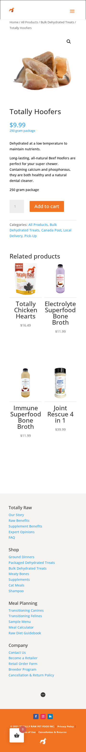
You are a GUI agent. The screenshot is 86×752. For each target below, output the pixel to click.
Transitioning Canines (26, 610)
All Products (29, 22)
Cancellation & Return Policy (31, 675)
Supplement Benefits (25, 526)
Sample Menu (20, 621)
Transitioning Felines (25, 616)
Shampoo (16, 591)
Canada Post (51, 230)
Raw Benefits (19, 520)
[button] (68, 41)
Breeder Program (22, 669)
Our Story (16, 515)
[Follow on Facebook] (35, 716)
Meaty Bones (19, 573)
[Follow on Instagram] (43, 716)
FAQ (12, 537)
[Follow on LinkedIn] (50, 716)
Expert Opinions (22, 532)
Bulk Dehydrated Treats (57, 22)
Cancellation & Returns (52, 732)
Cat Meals (16, 585)
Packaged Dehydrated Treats (32, 562)
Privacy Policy (65, 726)
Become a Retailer (23, 658)
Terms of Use (28, 732)
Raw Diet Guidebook (25, 633)
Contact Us (17, 652)
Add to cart (46, 206)
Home (14, 22)
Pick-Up (30, 236)
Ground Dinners (21, 557)
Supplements (19, 579)
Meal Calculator (21, 627)
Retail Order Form (23, 663)
